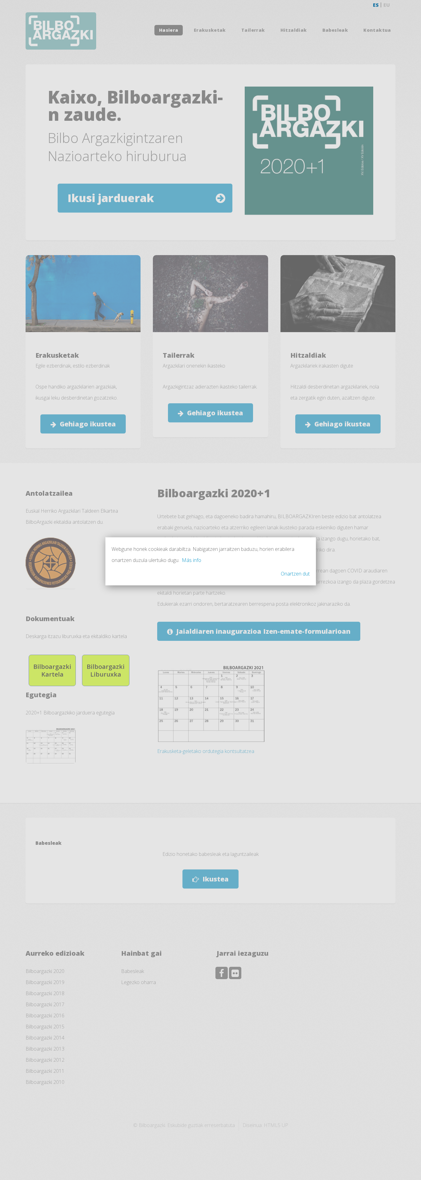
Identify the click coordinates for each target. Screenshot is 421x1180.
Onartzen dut (295, 573)
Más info (191, 560)
